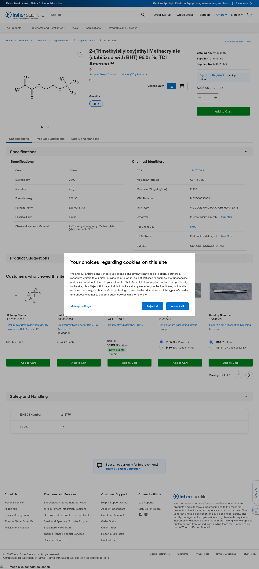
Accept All (177, 306)
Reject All (153, 306)
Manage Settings (81, 306)
